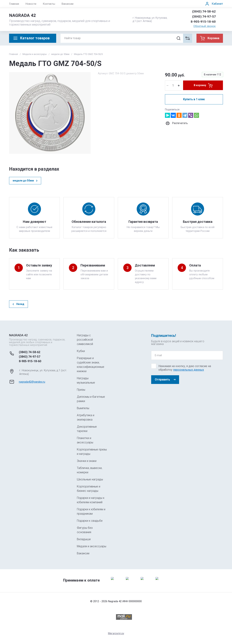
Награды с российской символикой (85, 340)
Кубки (81, 351)
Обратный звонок (204, 26)
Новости (31, 3)
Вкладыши (84, 539)
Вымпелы (83, 408)
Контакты (49, 3)
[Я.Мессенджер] (167, 115)
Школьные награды (90, 479)
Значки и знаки (86, 461)
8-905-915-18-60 (203, 21)
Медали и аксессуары (34, 54)
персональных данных (188, 369)
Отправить (162, 379)
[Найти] (178, 38)
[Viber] (190, 115)
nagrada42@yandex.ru (32, 381)
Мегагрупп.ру (116, 633)
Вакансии (67, 3)
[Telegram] (184, 115)
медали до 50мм (60, 54)
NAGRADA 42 (22, 15)
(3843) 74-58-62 (204, 11)
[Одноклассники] (179, 115)
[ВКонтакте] (173, 115)
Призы (81, 389)
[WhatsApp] (196, 115)
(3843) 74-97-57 (204, 16)
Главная (14, 3)
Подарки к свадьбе (90, 520)
